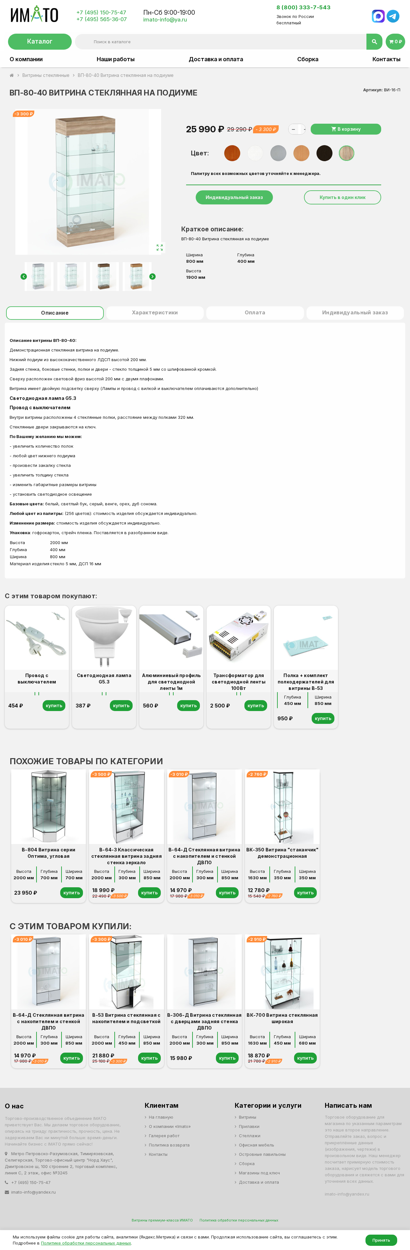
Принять (381, 1240)
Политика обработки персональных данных (239, 1220)
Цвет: (200, 153)
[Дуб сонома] (347, 153)
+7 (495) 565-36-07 (101, 19)
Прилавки (249, 1126)
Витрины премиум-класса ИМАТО (162, 1220)
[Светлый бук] (301, 153)
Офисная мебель (256, 1144)
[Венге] (324, 153)
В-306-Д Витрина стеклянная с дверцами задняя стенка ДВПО (204, 1021)
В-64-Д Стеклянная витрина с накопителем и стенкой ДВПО (204, 856)
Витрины (247, 1117)
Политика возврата (169, 1144)
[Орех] (232, 153)
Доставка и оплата (216, 59)
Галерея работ (164, 1135)
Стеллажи (249, 1135)
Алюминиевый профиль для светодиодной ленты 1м (171, 682)
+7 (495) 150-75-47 (101, 12)
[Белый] (255, 153)
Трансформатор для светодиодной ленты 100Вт (239, 682)
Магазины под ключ (259, 1172)
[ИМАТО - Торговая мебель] (34, 15)
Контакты (386, 59)
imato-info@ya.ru (165, 19)
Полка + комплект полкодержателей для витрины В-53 (306, 682)
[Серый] (278, 153)
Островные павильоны (262, 1154)
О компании (26, 59)
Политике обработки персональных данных (86, 1243)
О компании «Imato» (170, 1126)
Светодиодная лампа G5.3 (44, 398)
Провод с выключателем (40, 407)
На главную (161, 1117)
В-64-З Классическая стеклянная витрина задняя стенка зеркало (126, 856)
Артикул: (373, 89)
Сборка (307, 59)
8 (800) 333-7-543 (303, 7)
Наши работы (116, 59)
